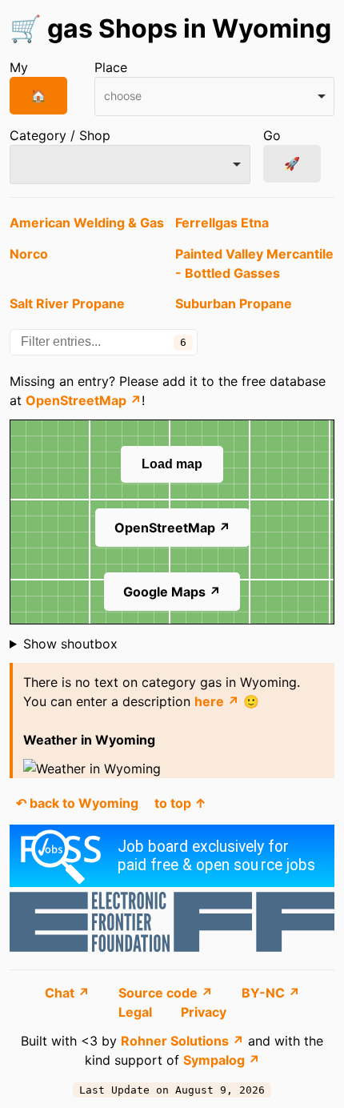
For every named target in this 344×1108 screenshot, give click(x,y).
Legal (136, 1012)
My (19, 67)
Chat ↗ (69, 993)
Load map (172, 464)
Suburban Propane (233, 303)
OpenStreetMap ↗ (84, 400)
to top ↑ (180, 803)
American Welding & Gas (87, 223)
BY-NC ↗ (271, 993)
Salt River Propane (67, 303)
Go (272, 135)
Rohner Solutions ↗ (182, 1041)
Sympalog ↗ (221, 1060)
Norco (29, 254)
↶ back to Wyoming (77, 803)
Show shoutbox (70, 644)
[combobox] (214, 96)
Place (110, 67)
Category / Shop (60, 135)
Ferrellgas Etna (222, 223)
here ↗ (216, 701)
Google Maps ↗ (172, 592)
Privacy (203, 1012)
